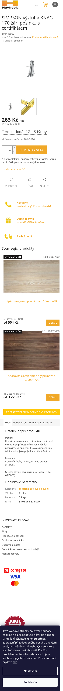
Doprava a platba (11, 545)
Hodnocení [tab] (35, 422)
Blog (4, 531)
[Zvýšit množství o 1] (14, 148)
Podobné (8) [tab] (20, 422)
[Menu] (55, 4)
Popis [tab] (8, 422)
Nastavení (30, 671)
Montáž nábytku (10, 553)
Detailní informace (11, 169)
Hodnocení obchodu (13, 536)
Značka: (14, 40)
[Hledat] (36, 4)
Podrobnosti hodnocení (45, 37)
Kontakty (7, 527)
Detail (53, 322)
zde (15, 662)
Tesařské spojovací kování (34, 488)
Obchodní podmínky (13, 540)
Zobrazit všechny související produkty (31, 412)
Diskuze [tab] (47, 422)
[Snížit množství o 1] (14, 152)
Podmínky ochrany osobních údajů (20, 549)
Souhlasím (30, 682)
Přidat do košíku (33, 149)
